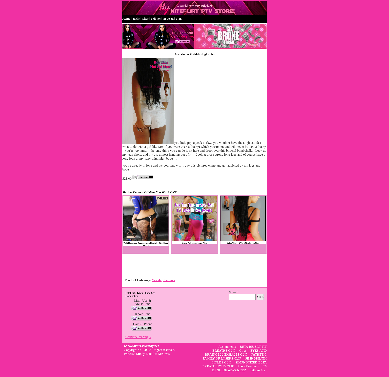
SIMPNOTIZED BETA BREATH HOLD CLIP (234, 364)
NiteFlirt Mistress (158, 354)
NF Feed (168, 18)
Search (233, 292)
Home (126, 18)
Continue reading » (138, 337)
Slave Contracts (248, 366)
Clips (145, 18)
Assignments (227, 346)
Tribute (156, 18)
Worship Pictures (163, 280)
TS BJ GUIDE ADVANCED (239, 368)
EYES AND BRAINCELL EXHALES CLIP (236, 352)
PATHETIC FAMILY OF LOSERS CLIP (235, 356)
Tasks (136, 18)
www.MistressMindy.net (155, 8)
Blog (179, 18)
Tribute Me (257, 370)
